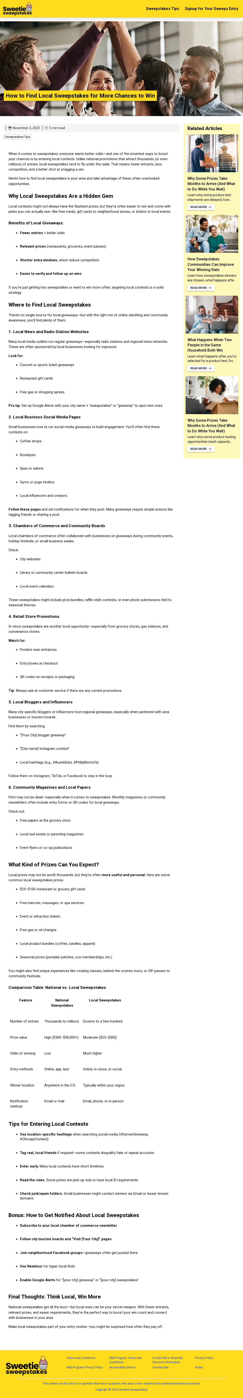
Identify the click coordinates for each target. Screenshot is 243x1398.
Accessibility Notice (122, 1367)
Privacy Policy (204, 1358)
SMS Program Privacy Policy (84, 1367)
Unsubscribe (160, 1367)
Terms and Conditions (80, 1358)
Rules (199, 1367)
